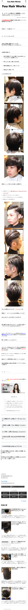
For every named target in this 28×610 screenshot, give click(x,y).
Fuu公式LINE (4, 481)
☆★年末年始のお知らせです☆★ (12, 410)
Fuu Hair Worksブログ (6, 486)
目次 (12, 396)
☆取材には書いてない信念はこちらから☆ (14, 403)
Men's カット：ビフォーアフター (18, 486)
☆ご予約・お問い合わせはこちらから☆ (14, 405)
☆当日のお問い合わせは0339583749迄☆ (14, 406)
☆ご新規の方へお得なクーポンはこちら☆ (14, 401)
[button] (25, 305)
